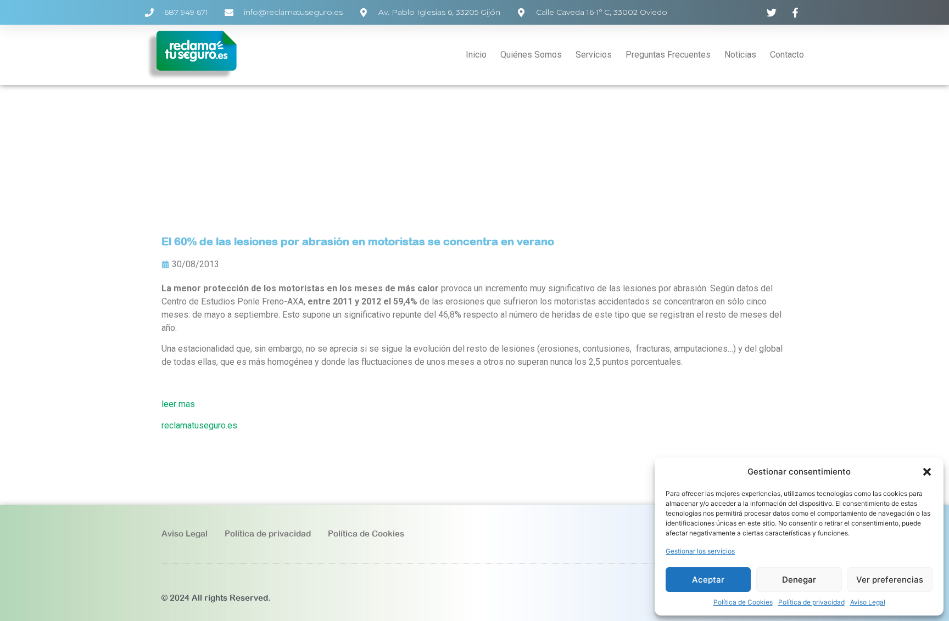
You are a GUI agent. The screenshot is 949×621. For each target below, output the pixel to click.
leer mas (178, 404)
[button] (927, 471)
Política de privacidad (811, 602)
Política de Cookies (743, 602)
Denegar (799, 579)
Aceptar (708, 579)
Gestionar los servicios (700, 551)
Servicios (594, 54)
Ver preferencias (889, 579)
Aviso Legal (867, 602)
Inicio (476, 54)
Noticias (740, 54)
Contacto (787, 54)
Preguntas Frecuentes (668, 54)
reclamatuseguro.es (199, 425)
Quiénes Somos (531, 54)
